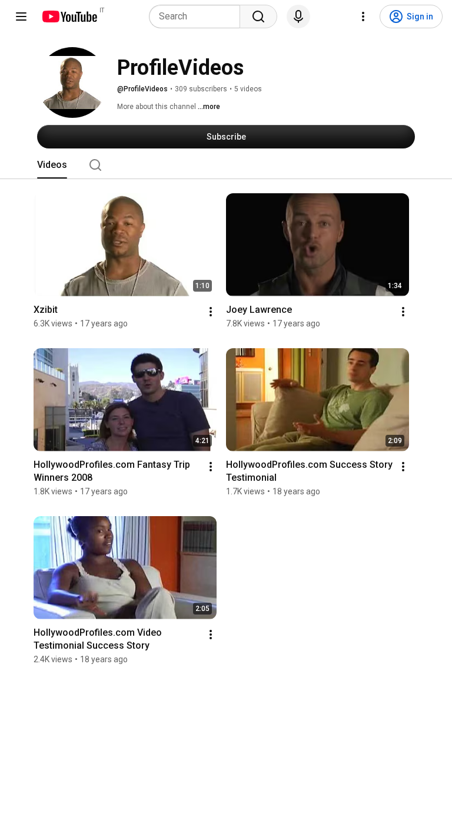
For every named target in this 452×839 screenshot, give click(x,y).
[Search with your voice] (298, 16)
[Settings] (363, 16)
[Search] (258, 16)
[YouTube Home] (69, 16)
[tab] (52, 165)
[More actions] (210, 311)
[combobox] (198, 16)
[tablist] (226, 165)
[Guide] (21, 16)
